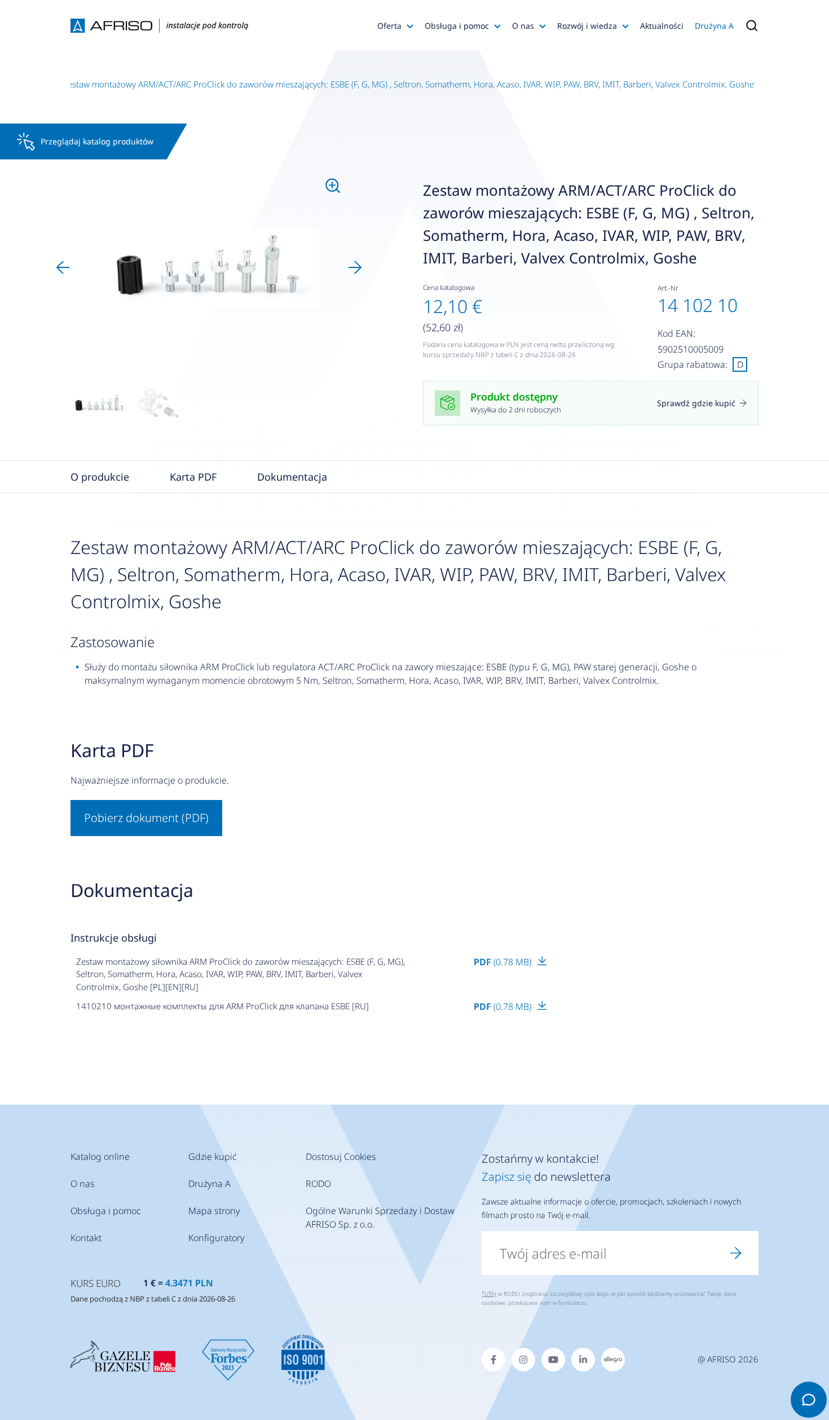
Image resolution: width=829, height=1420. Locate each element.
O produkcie (99, 476)
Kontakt (86, 1238)
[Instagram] (523, 1359)
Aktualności (662, 25)
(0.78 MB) (503, 962)
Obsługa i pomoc (457, 25)
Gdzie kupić (212, 1156)
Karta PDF (193, 476)
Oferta (389, 25)
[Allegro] (613, 1359)
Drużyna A (714, 25)
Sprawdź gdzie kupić (696, 403)
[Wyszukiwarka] (749, 25)
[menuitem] (99, 403)
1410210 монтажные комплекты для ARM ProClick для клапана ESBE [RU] (222, 1006)
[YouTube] (553, 1359)
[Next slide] (355, 267)
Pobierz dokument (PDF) (146, 817)
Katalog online (100, 1156)
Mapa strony (214, 1210)
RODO (318, 1183)
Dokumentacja (292, 476)
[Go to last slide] (62, 267)
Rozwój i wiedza (587, 25)
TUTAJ (489, 1294)
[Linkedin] (583, 1359)
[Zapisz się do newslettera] (736, 1253)
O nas (523, 25)
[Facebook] (493, 1359)
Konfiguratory (216, 1238)
